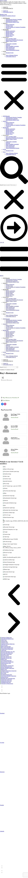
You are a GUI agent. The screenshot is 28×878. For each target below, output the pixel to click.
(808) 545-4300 (9, 702)
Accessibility (7, 866)
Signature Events (9, 52)
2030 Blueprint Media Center (12, 22)
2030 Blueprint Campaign (12, 20)
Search (1, 185)
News (4, 54)
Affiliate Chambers (8, 687)
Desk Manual (7, 686)
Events (4, 51)
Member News (9, 36)
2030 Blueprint (6, 18)
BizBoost (8, 45)
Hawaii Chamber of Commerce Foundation (15, 27)
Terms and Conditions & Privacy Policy (13, 867)
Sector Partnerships (10, 48)
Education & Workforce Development (14, 40)
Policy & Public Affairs (11, 38)
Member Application (10, 31)
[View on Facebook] (2, 405)
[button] (14, 86)
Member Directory (10, 32)
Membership (6, 29)
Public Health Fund (10, 47)
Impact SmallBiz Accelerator (12, 46)
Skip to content (3, 0)
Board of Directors (10, 24)
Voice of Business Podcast (12, 55)
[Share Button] (2, 377)
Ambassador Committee (11, 43)
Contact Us (5, 7)
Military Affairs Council (11, 41)
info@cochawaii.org (14, 704)
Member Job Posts (10, 34)
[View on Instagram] (5, 405)
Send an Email (14, 417)
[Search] (17, 367)
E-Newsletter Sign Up (8, 8)
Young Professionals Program (12, 50)
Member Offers (9, 33)
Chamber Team (9, 25)
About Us (5, 23)
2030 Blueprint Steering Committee (14, 19)
